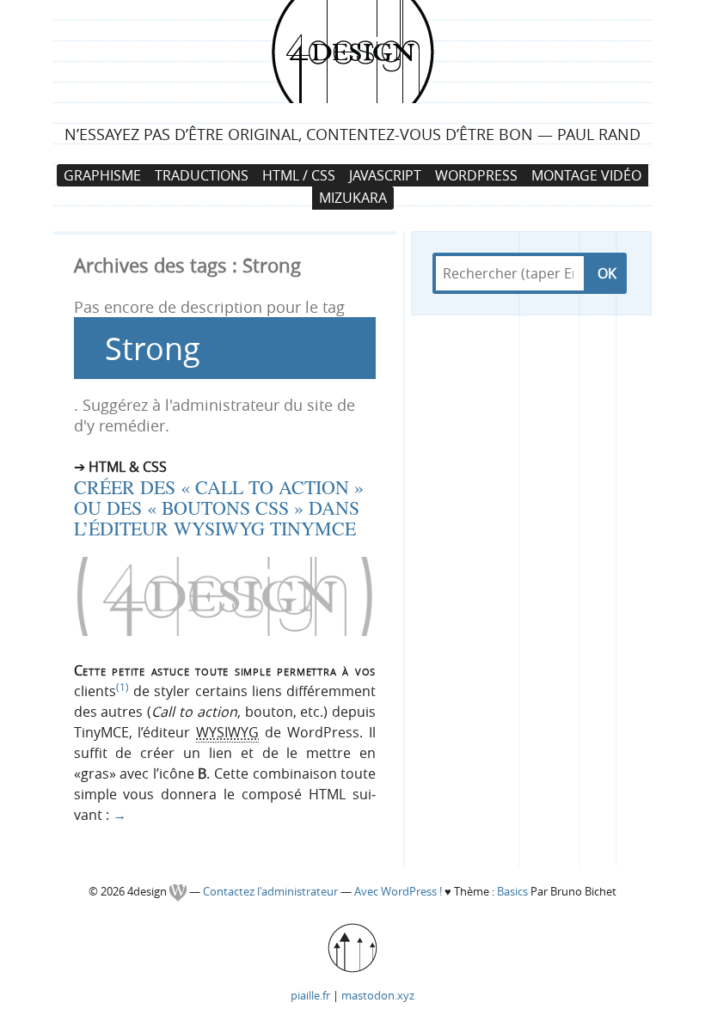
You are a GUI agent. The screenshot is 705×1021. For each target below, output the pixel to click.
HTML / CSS (298, 175)
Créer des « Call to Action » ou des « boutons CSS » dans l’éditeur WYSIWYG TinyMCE (219, 507)
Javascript (385, 175)
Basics (512, 891)
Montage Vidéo (586, 175)
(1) (122, 687)
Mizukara (353, 197)
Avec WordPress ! (398, 891)
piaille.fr (310, 995)
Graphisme (102, 175)
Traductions (201, 175)
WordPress (476, 175)
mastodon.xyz (377, 995)
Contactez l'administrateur (271, 891)
